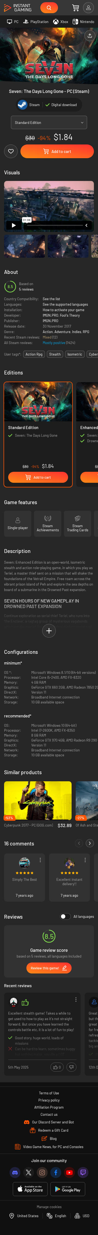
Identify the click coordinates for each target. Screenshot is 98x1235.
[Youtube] (69, 1172)
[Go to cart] (75, 8)
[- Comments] (79, 843)
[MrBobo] (13, 1002)
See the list (51, 299)
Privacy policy (49, 1100)
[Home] (17, 8)
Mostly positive (54, 342)
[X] (28, 1172)
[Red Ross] (69, 863)
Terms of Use (49, 1093)
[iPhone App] (30, 1189)
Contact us (49, 1114)
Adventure (62, 332)
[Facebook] (55, 1172)
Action (48, 332)
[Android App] (67, 1189)
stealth (55, 354)
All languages (84, 916)
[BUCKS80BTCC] (24, 863)
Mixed (47, 337)
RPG (86, 332)
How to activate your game (63, 310)
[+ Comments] (90, 843)
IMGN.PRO (50, 315)
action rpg (34, 354)
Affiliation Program (49, 1107)
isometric (75, 354)
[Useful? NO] (71, 1067)
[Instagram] (42, 1172)
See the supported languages (65, 304)
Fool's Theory (70, 315)
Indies (76, 332)
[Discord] (15, 1172)
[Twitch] (83, 1172)
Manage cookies (49, 1207)
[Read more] (42, 1033)
